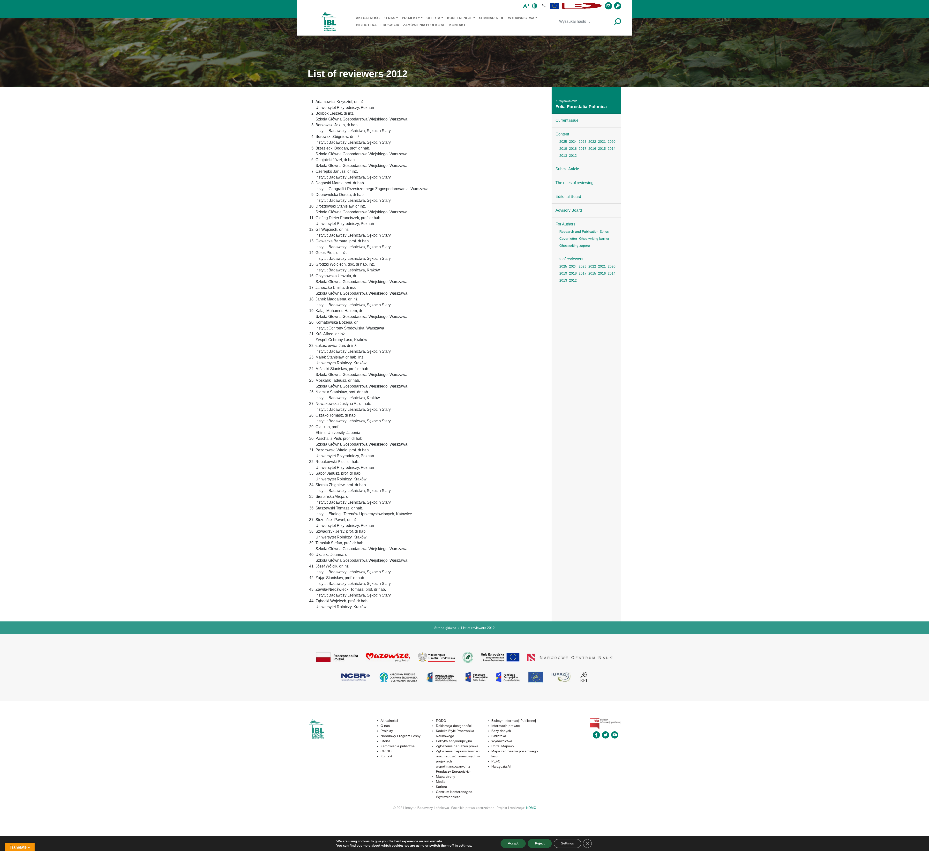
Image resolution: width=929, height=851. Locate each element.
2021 (602, 141)
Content (562, 134)
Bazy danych (501, 731)
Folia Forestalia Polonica (581, 106)
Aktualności (368, 18)
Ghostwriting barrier (594, 238)
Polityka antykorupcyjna (454, 741)
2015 (602, 148)
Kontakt (457, 25)
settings (465, 846)
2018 (573, 148)
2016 (592, 148)
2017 (582, 148)
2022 (592, 141)
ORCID (386, 751)
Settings (567, 843)
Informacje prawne (505, 726)
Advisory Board (568, 210)
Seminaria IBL (491, 18)
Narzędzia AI (501, 766)
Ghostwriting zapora (574, 245)
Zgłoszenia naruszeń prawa (457, 746)
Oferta (433, 18)
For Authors (565, 224)
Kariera (441, 787)
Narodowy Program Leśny (400, 736)
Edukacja (390, 25)
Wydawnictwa (521, 18)
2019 (563, 148)
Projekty (411, 18)
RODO (441, 721)
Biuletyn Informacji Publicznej (513, 721)
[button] (554, 5)
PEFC (495, 761)
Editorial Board (568, 196)
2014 (611, 148)
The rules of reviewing (574, 183)
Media (440, 782)
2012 (573, 155)
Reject (540, 843)
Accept (513, 843)
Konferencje (459, 18)
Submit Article (567, 169)
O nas (389, 18)
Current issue (566, 120)
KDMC (531, 808)
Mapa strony (445, 776)
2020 (611, 141)
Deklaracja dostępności (454, 726)
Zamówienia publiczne (424, 25)
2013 (563, 155)
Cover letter (568, 238)
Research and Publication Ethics (584, 231)
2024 (573, 141)
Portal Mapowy (502, 746)
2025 (563, 141)
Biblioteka (366, 25)
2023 (582, 141)
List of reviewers (569, 259)
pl (543, 5)
